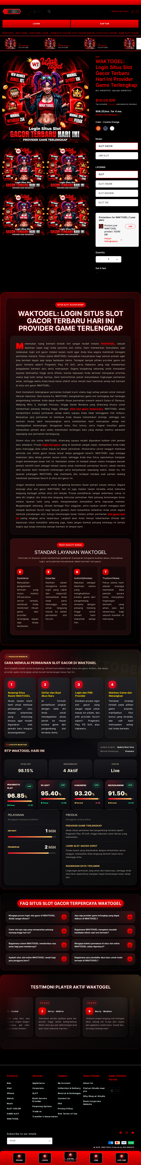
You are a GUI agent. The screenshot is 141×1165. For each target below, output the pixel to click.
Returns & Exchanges (69, 1093)
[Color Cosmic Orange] (98, 128)
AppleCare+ (38, 1083)
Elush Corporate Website (92, 1102)
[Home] (11, 11)
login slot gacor (51, 444)
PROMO (19, 1160)
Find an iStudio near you (94, 1089)
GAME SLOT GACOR (129, 33)
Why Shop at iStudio (94, 1096)
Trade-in (37, 1111)
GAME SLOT (13, 1114)
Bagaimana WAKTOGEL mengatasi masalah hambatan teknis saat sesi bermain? (95, 931)
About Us (88, 1083)
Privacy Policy (65, 1108)
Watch (10, 1098)
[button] (8, 33)
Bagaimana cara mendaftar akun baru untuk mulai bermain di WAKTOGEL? (98, 959)
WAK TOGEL (22, 33)
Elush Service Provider (39, 1099)
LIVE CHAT (121, 1160)
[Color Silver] (112, 128)
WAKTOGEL (8, 33)
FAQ (60, 1103)
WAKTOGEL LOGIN (38, 33)
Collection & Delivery (69, 1088)
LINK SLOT (103, 155)
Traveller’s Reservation (45, 1116)
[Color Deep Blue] (105, 128)
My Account (64, 1083)
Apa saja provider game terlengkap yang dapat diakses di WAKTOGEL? (96, 917)
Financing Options (42, 1106)
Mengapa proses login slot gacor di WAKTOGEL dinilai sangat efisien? (32, 917)
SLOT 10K (103, 202)
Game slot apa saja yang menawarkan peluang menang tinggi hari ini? (31, 931)
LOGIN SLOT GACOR (60, 33)
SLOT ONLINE (105, 184)
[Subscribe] (49, 1140)
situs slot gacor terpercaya (86, 408)
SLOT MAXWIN (106, 193)
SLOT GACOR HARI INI (83, 33)
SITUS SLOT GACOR (106, 33)
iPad (9, 1088)
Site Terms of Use (67, 1114)
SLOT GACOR (105, 146)
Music (10, 1103)
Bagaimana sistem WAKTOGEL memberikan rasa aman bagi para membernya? (32, 945)
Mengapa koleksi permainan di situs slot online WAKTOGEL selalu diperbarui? (97, 945)
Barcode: (116, 91)
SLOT (101, 174)
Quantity (100, 252)
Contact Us (64, 1098)
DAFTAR (104, 23)
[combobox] (73, 11)
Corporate (38, 1088)
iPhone (10, 1093)
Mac (9, 1083)
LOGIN (36, 23)
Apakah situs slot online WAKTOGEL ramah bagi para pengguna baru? (32, 959)
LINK (96, 1160)
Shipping (112, 104)
